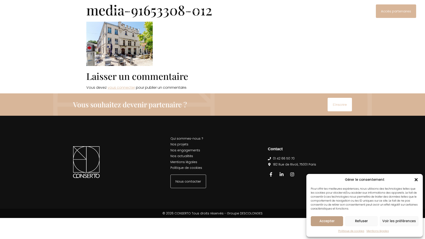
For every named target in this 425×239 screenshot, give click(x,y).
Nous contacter (270, 11)
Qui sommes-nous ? (127, 11)
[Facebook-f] (271, 174)
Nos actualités (235, 11)
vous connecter (121, 87)
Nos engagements (198, 11)
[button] (416, 179)
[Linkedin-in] (281, 174)
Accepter (327, 221)
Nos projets (163, 11)
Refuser (361, 221)
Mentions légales (378, 231)
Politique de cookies (351, 231)
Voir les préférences (399, 221)
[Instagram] (292, 174)
